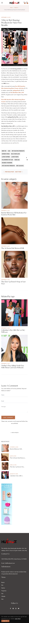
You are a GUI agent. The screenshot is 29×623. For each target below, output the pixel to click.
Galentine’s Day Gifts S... (16, 476)
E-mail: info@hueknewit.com (8, 563)
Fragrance (3, 591)
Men (2, 599)
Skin (2, 585)
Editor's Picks (6, 154)
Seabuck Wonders (7, 162)
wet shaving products (8, 165)
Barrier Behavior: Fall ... (16, 449)
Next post (18, 172)
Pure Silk (17, 160)
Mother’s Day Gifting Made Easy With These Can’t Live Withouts (12, 366)
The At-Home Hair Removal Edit (12, 248)
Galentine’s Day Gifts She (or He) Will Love (13, 331)
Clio (9, 151)
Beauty (2, 582)
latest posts (14, 157)
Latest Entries (6, 157)
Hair (2, 593)
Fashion (3, 588)
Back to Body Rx (15, 432)
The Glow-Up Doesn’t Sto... (17, 467)
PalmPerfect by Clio (7, 160)
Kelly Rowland (15, 154)
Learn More (18, 618)
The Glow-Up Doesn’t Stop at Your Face (13, 283)
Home (11, 7)
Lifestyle (3, 596)
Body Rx (16, 7)
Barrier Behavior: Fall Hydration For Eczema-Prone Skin (14, 214)
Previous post (9, 172)
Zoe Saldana (20, 165)
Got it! (5, 621)
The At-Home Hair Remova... (18, 458)
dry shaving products (18, 151)
